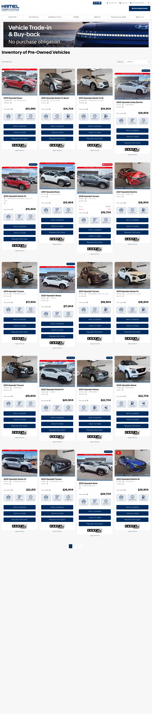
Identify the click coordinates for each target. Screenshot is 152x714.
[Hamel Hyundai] (10, 8)
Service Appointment (140, 8)
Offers (76, 17)
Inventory (12, 17)
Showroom (34, 17)
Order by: (120, 62)
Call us (124, 3)
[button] (3, 82)
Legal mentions (19, 150)
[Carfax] (19, 146)
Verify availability (19, 126)
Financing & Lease (118, 17)
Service (97, 17)
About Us (139, 17)
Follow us (112, 3)
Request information (19, 139)
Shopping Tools (54, 17)
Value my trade (20, 132)
